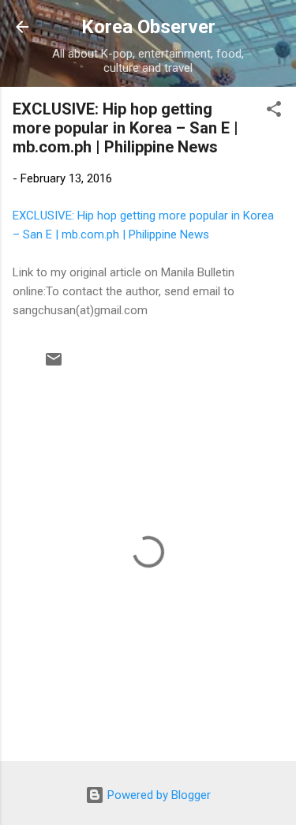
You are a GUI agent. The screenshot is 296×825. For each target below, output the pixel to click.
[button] (273, 111)
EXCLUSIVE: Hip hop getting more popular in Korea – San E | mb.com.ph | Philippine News (125, 127)
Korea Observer (148, 27)
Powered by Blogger (157, 795)
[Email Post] (53, 365)
